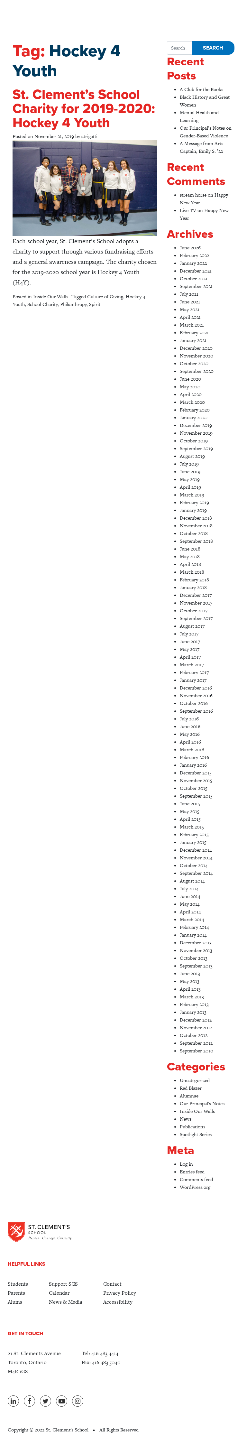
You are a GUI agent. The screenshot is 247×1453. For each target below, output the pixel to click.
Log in (186, 1164)
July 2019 (189, 463)
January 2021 (193, 340)
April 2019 (190, 487)
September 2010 (196, 1050)
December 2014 (196, 850)
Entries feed (192, 1171)
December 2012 (196, 1019)
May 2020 (190, 386)
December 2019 (196, 425)
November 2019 (196, 433)
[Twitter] (45, 1401)
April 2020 (191, 394)
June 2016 (190, 726)
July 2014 (189, 888)
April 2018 (190, 564)
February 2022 (194, 255)
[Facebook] (29, 1401)
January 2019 (193, 510)
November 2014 (196, 857)
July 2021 (189, 294)
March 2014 (192, 919)
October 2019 (194, 440)
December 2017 (196, 595)
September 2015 (196, 795)
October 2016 (194, 703)
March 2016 (192, 749)
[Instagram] (77, 1401)
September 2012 (196, 1043)
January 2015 (193, 842)
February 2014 (194, 927)
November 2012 (196, 1027)
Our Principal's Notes (202, 1103)
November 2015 (196, 780)
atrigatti (89, 136)
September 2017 (196, 618)
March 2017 (192, 664)
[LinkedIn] (13, 1401)
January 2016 (193, 765)
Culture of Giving (105, 296)
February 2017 (194, 672)
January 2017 (193, 680)
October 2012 (193, 1035)
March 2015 (192, 826)
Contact (112, 1284)
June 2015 (190, 803)
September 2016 (196, 711)
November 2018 (196, 525)
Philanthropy (73, 304)
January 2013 (193, 1012)
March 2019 (192, 494)
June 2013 (190, 973)
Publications (192, 1126)
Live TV (188, 210)
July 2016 (189, 718)
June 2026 (190, 247)
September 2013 (196, 965)
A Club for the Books (201, 89)
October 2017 (193, 610)
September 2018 (196, 541)
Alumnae (189, 1095)
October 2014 (193, 865)
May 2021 (189, 309)
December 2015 (196, 772)
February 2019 (194, 502)
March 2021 (192, 324)
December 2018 (196, 517)
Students (18, 1284)
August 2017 (192, 626)
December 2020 (196, 348)
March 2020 (192, 402)
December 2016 (196, 687)
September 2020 (197, 371)
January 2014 (193, 934)
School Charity (42, 304)
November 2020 (196, 355)
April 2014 (190, 911)
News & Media (65, 1302)
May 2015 (189, 811)
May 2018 (190, 556)
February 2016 (194, 757)
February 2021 (194, 332)
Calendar (59, 1293)
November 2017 (196, 602)
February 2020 (195, 409)
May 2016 (190, 734)
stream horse (193, 194)
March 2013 (192, 996)
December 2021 (196, 270)
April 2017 (190, 656)
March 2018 (192, 572)
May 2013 (189, 981)
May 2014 (189, 904)
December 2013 (196, 942)
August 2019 (192, 456)
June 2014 (190, 896)
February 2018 (194, 579)
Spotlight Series (196, 1134)
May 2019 (190, 479)
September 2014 (196, 873)
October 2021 (193, 278)
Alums (15, 1302)
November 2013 (196, 950)
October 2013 (193, 958)
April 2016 (190, 741)
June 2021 (190, 301)
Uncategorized (195, 1080)
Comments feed (196, 1179)
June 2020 (190, 378)
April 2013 (190, 989)
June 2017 (190, 641)
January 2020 (193, 417)
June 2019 (190, 471)
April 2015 (190, 819)
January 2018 (193, 587)
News (185, 1118)
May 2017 (189, 649)
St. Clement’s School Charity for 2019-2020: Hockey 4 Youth (84, 108)
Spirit (94, 304)
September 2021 (196, 286)
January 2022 (193, 263)
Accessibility (118, 1302)
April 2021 (190, 317)
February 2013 (194, 1004)
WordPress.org (195, 1187)
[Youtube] (61, 1401)
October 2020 (194, 363)
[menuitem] (18, 1284)
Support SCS (63, 1284)
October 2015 (193, 788)
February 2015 (194, 834)
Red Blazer (191, 1088)
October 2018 (194, 533)
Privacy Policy (119, 1293)
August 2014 (192, 880)
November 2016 (196, 695)
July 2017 (189, 633)
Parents (16, 1293)
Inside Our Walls (50, 296)
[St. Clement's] (40, 1232)
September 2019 (196, 448)
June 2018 (190, 548)
